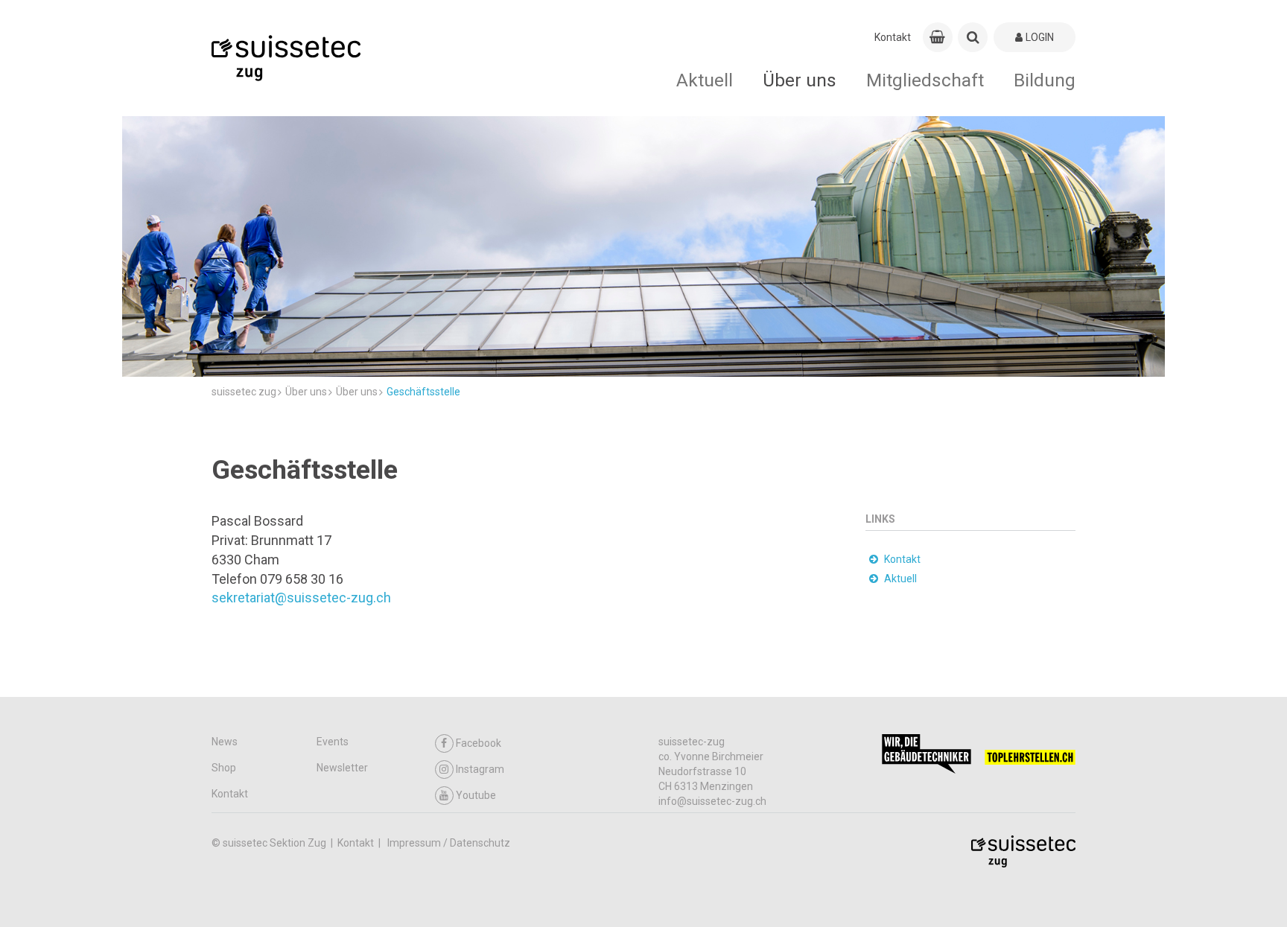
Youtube (476, 795)
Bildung (1044, 80)
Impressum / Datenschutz (448, 843)
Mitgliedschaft (925, 80)
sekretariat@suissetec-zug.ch (301, 597)
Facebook (478, 743)
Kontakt (892, 37)
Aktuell (704, 80)
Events (333, 742)
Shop (224, 768)
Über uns (799, 80)
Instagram (480, 769)
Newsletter (342, 768)
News (225, 742)
